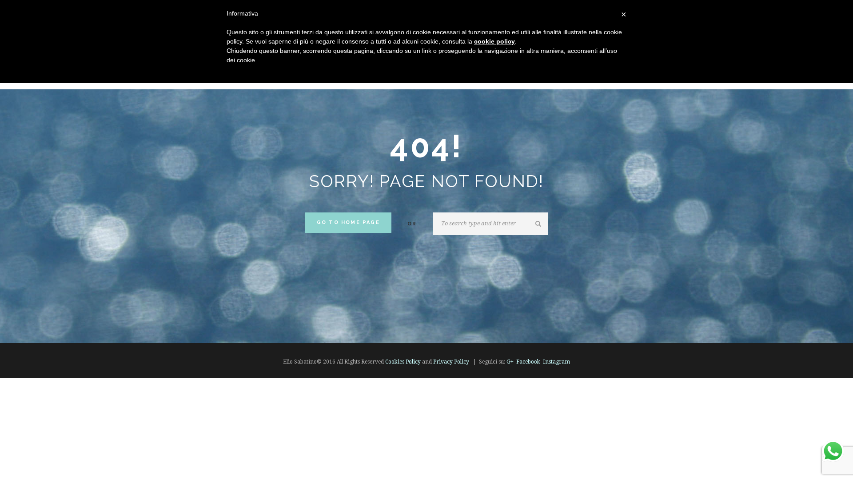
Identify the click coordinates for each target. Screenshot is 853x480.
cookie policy (494, 41)
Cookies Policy (403, 362)
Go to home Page (348, 222)
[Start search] (539, 224)
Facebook (528, 362)
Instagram (556, 362)
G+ (510, 362)
